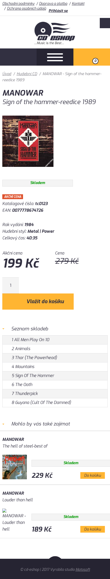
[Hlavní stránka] (55, 43)
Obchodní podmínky (18, 3)
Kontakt (78, 3)
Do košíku (92, 475)
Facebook (105, 23)
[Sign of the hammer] (27, 170)
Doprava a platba (53, 3)
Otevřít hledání (18, 57)
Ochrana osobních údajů (26, 8)
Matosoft (82, 569)
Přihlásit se (58, 10)
